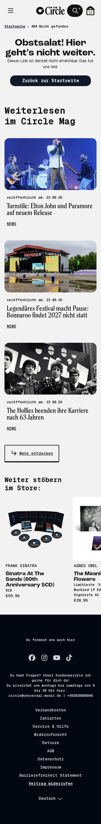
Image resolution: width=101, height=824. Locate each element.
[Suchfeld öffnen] (75, 11)
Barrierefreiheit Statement (50, 775)
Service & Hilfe (51, 726)
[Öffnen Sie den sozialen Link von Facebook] (32, 657)
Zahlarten (50, 718)
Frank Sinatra (21, 565)
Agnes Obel (85, 565)
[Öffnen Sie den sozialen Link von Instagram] (44, 657)
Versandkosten (50, 710)
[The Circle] (50, 11)
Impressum (50, 767)
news (11, 223)
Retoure (50, 742)
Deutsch (47, 798)
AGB (50, 751)
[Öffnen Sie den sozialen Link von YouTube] (56, 657)
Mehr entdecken (36, 453)
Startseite (14, 26)
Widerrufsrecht (50, 734)
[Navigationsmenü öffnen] (10, 11)
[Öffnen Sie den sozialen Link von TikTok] (69, 657)
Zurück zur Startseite (50, 80)
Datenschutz (51, 759)
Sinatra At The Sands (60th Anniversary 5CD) (30, 579)
